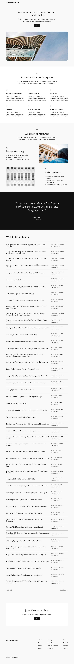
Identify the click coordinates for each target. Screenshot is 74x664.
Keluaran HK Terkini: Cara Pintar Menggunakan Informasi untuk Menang (26, 307)
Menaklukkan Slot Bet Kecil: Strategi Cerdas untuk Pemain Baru (26, 465)
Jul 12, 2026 (54, 443)
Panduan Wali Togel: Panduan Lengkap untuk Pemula (24, 527)
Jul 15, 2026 (54, 416)
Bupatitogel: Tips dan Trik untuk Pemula (20, 293)
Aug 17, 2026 (54, 272)
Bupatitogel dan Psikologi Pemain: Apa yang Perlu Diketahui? (27, 410)
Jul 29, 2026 (54, 333)
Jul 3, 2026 (53, 484)
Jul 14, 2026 (54, 423)
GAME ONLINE (55, 246)
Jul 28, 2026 (54, 340)
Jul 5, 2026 (53, 478)
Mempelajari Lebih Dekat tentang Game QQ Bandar (24, 513)
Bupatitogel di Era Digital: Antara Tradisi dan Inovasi (24, 500)
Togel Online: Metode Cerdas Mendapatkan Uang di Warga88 (27, 561)
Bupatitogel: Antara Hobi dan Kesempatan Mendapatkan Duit (27, 348)
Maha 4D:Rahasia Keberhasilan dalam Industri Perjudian (25, 342)
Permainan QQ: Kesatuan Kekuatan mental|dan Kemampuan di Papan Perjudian (27, 534)
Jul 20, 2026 (54, 409)
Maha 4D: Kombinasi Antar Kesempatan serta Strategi (24, 575)
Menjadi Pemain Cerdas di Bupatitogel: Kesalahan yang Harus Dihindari (27, 266)
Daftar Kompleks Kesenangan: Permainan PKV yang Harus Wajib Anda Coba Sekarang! (26, 252)
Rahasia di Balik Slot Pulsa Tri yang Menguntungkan (24, 568)
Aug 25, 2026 (54, 251)
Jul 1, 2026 (53, 491)
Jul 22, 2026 (54, 368)
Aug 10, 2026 (54, 313)
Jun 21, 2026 (54, 581)
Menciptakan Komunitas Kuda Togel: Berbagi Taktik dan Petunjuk (25, 245)
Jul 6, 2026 (53, 471)
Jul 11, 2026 (54, 450)
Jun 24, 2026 (54, 553)
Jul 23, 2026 (54, 361)
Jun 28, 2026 (54, 505)
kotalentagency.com (12, 2)
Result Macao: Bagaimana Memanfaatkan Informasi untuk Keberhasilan (26, 547)
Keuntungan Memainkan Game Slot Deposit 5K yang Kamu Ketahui (26, 321)
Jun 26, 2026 (54, 546)
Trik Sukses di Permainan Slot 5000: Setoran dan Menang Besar (27, 424)
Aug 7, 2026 (54, 320)
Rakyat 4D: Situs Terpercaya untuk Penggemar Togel (24, 396)
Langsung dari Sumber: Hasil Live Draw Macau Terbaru (25, 300)
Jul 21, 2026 (54, 381)
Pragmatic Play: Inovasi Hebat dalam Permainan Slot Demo (26, 506)
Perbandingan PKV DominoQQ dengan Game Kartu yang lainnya (26, 259)
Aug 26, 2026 (54, 244)
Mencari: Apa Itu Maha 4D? (15, 280)
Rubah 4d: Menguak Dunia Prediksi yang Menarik (23, 431)
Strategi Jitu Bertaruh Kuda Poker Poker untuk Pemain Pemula (27, 328)
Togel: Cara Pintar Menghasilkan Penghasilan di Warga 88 (26, 554)
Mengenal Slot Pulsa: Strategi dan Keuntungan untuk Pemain (27, 376)
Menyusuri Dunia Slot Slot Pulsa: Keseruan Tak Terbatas (25, 273)
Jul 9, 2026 (53, 457)
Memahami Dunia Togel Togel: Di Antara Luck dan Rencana (27, 486)
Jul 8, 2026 (53, 464)
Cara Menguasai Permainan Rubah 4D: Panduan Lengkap (25, 383)
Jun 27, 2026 (54, 533)
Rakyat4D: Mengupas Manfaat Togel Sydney (21, 417)
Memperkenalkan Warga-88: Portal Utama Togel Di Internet (27, 362)
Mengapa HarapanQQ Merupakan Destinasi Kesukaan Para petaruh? (26, 444)
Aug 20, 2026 (54, 265)
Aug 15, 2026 (54, 306)
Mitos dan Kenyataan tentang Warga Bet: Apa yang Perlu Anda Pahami (27, 438)
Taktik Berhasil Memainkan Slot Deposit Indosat (22, 369)
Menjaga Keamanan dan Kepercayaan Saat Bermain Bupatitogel (28, 458)
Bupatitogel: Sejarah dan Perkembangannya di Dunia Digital (26, 493)
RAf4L (62, 244)
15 (11, 590)
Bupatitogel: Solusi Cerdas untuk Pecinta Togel (22, 335)
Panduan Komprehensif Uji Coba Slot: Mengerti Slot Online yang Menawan (26, 582)
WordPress (15, 657)
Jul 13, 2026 (54, 436)
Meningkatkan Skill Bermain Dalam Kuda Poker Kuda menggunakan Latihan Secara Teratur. (24, 355)
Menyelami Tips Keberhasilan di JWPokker (20, 479)
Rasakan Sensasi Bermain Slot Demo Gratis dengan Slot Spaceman (25, 520)
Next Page (64, 590)
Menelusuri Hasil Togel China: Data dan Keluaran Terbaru (26, 287)
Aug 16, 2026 (54, 285)
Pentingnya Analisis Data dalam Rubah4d (20, 390)
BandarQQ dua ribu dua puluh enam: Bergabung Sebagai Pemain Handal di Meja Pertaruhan (25, 314)
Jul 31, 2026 (54, 327)
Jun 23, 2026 (54, 567)
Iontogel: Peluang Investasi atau (16, 403)
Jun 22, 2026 (54, 574)
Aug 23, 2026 (54, 258)
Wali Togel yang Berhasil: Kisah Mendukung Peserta (24, 541)
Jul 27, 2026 (54, 347)
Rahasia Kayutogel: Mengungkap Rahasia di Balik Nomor (25, 451)
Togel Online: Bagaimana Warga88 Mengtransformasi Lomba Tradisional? (27, 472)
